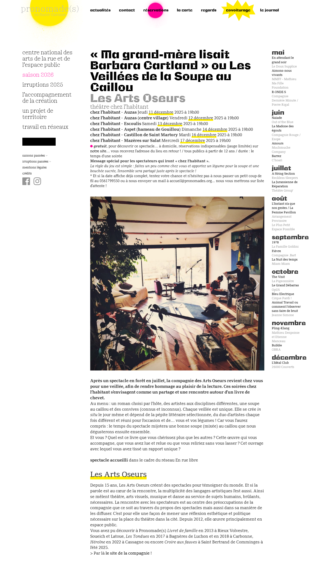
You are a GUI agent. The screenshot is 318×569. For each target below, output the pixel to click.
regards (208, 10)
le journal (269, 10)
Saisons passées (34, 155)
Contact (127, 10)
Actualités (100, 10)
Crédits (27, 173)
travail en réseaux (45, 127)
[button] (103, 283)
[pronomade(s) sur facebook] (26, 182)
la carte (185, 10)
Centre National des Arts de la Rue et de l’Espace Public (47, 59)
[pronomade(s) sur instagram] (37, 182)
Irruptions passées (35, 161)
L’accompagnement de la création (47, 98)
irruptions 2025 (42, 85)
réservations (155, 10)
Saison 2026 (38, 75)
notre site (98, 151)
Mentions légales (34, 167)
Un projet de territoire (37, 114)
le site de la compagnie (128, 554)
